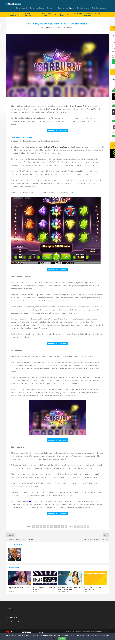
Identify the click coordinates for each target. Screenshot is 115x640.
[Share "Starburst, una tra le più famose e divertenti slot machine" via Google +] (41, 526)
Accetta (62, 638)
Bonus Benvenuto (22, 8)
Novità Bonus (62, 14)
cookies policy (53, 638)
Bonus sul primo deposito (66, 8)
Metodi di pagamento (99, 8)
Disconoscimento (11, 613)
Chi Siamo (8, 608)
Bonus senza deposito (37, 8)
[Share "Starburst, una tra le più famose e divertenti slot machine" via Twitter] (37, 526)
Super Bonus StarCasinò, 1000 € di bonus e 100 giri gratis (69, 588)
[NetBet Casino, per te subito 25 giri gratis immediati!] (19, 578)
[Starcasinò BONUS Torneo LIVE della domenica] (45, 578)
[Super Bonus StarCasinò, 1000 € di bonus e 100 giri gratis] (70, 578)
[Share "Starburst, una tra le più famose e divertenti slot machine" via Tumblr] (44, 526)
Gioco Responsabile (11, 617)
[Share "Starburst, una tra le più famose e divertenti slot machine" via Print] (66, 526)
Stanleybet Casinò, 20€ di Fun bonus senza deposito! (95, 588)
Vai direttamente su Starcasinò (57, 130)
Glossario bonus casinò (12, 622)
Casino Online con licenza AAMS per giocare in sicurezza (87, 14)
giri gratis (55, 468)
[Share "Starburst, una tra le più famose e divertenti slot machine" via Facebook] (33, 526)
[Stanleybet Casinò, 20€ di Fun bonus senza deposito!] (95, 578)
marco (48, 27)
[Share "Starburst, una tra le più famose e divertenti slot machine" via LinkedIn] (51, 526)
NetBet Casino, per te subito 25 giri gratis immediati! (19, 588)
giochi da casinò (78, 106)
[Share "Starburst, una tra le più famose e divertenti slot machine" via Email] (62, 526)
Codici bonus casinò (83, 8)
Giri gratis (50, 8)
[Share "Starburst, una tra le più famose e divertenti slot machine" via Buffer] (55, 526)
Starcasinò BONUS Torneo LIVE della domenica (44, 588)
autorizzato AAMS (92, 474)
